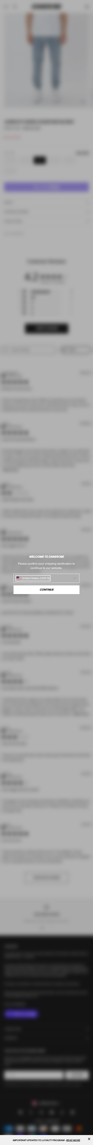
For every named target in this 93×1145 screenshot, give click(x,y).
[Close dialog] (89, 1139)
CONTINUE (47, 589)
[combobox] (33, 578)
